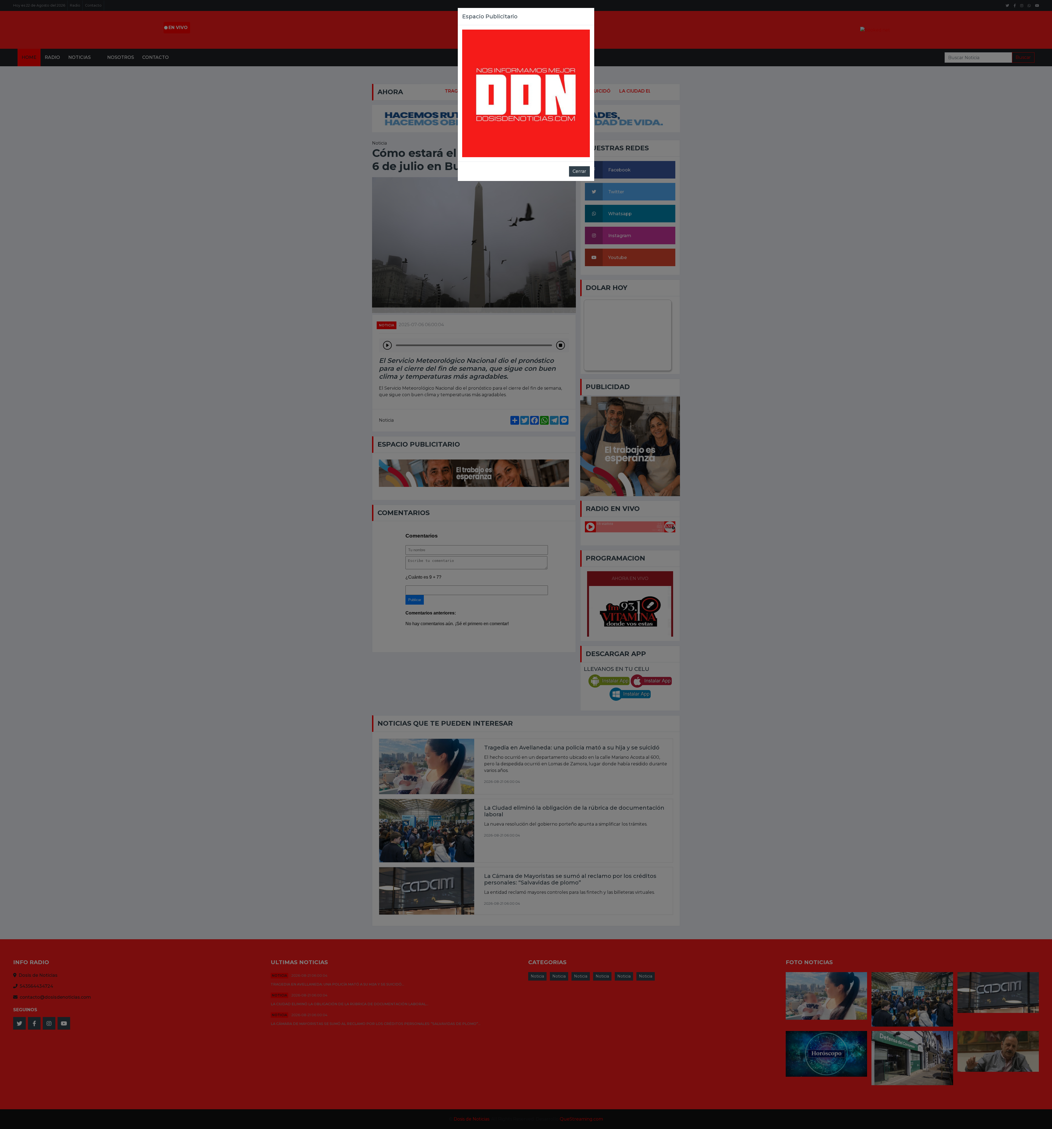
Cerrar (579, 171)
